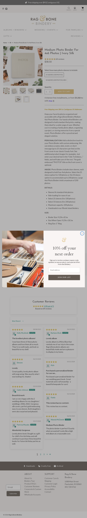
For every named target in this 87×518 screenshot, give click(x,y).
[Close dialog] (82, 233)
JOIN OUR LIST (64, 277)
